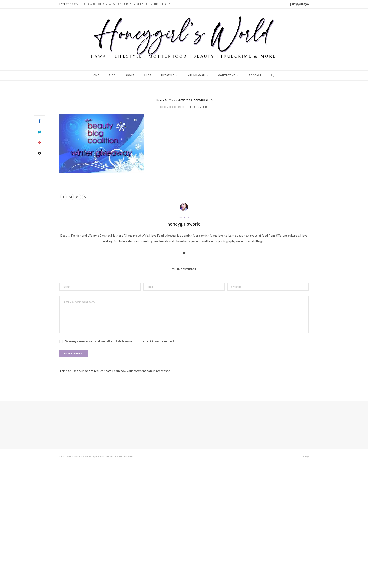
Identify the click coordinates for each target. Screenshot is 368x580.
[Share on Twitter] (39, 131)
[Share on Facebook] (39, 120)
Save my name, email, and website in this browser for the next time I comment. (120, 341)
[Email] (39, 153)
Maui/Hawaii (196, 75)
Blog (112, 75)
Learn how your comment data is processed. (141, 371)
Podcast (255, 75)
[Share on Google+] (78, 197)
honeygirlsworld (184, 224)
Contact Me (226, 75)
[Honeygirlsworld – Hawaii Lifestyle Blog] (184, 39)
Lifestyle (167, 75)
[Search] (271, 75)
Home (95, 75)
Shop (147, 75)
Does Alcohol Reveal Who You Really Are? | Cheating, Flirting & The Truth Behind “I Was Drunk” (130, 4)
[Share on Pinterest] (85, 197)
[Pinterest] (39, 142)
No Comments (199, 107)
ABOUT (130, 75)
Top (306, 456)
